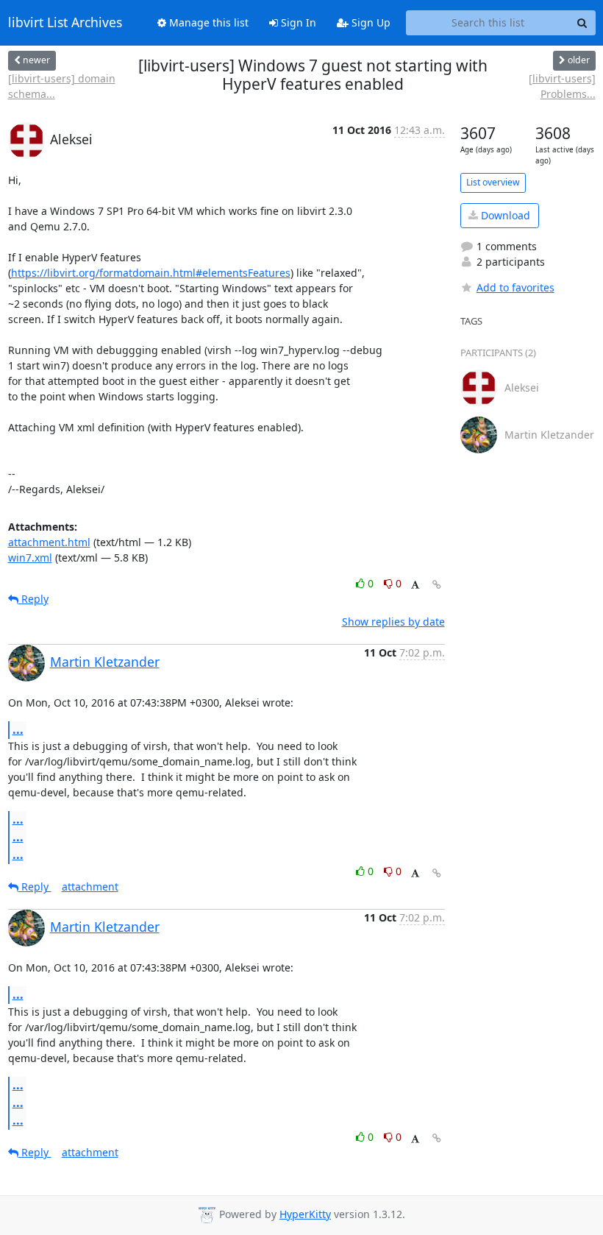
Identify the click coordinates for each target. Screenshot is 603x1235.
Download (504, 215)
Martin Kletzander (105, 661)
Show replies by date (393, 622)
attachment (90, 886)
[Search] (582, 22)
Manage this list (207, 22)
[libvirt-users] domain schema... (61, 86)
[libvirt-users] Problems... (562, 86)
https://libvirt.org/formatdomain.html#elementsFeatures (150, 273)
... (18, 729)
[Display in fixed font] (415, 585)
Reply (33, 599)
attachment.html (49, 542)
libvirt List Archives (65, 23)
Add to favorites (515, 287)
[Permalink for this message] (437, 585)
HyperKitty (305, 1214)
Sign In (297, 22)
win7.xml (30, 558)
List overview (493, 182)
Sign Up (369, 22)
